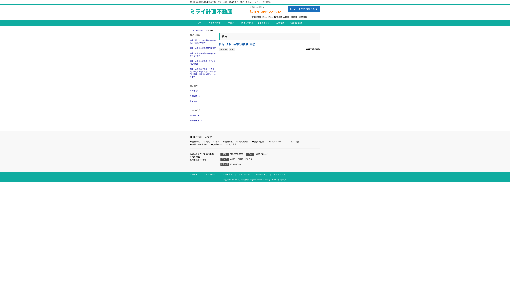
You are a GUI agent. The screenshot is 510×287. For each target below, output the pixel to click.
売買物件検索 (214, 23)
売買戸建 (196, 142)
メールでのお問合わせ (305, 9)
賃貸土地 (232, 144)
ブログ (231, 23)
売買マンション (212, 142)
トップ (198, 23)
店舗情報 (280, 23)
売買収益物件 (259, 142)
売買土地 (229, 142)
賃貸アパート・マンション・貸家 (286, 142)
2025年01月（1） (196, 115)
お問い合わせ (244, 174)
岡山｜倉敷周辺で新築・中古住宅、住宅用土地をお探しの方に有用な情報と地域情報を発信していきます (203, 73)
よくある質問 (263, 23)
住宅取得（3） (195, 96)
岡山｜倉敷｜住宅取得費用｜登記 (203, 48)
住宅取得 (223, 49)
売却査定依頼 (296, 23)
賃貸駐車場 (218, 144)
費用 (231, 49)
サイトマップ (279, 174)
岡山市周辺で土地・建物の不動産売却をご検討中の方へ (203, 41)
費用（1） (194, 101)
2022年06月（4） (196, 121)
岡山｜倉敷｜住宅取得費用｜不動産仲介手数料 (203, 54)
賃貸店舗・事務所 (199, 144)
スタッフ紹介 (247, 23)
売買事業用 (243, 142)
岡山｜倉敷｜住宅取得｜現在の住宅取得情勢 (203, 62)
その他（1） (194, 91)
